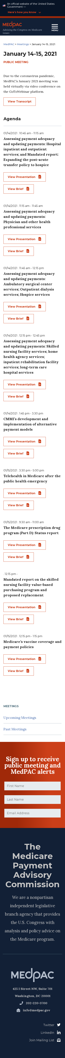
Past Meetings (15, 729)
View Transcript (19, 101)
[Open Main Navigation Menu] (54, 28)
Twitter (48, 1025)
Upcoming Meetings (19, 717)
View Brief (16, 189)
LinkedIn (47, 1033)
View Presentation (22, 177)
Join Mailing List (41, 1040)
